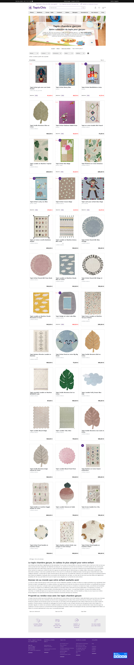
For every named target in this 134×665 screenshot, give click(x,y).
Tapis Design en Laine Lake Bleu (66, 316)
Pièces (32, 12)
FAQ (77, 652)
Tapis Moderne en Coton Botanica (92, 163)
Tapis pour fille (58, 611)
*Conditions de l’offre (64, 649)
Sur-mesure (94, 12)
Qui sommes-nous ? (64, 643)
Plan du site (62, 652)
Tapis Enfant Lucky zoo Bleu (39, 201)
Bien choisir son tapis (80, 645)
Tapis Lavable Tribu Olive (63, 430)
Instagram (94, 648)
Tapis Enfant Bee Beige (63, 163)
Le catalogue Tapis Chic (81, 648)
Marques (75, 12)
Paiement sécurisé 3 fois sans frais (57, 625)
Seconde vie (84, 12)
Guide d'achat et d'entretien (82, 643)
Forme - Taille (49, 12)
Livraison (62, 646)
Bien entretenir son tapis (81, 646)
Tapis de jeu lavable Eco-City (91, 507)
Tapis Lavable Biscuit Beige (38, 430)
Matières (39, 12)
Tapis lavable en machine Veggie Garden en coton (40, 507)
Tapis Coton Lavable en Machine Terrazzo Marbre (92, 316)
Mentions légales (63, 651)
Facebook (94, 646)
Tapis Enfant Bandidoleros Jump (92, 87)
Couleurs (59, 12)
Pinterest (94, 649)
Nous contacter (63, 645)
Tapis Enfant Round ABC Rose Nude (41, 278)
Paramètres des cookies (65, 654)
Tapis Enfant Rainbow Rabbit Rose (66, 125)
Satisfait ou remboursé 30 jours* (76, 625)
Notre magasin (115, 1)
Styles (67, 12)
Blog (93, 643)
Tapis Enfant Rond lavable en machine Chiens (91, 545)
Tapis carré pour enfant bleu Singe (92, 201)
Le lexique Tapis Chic (80, 649)
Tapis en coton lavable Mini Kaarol (92, 125)
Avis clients (78, 651)
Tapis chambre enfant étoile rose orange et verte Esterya (66, 545)
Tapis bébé (83, 611)
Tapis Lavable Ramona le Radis (65, 507)
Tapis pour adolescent (34, 611)
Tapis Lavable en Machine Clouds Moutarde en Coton (40, 316)
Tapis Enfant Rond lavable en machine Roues (39, 545)
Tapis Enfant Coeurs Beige (64, 201)
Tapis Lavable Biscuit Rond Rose (66, 469)
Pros (102, 12)
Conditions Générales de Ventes (67, 648)
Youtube (93, 651)
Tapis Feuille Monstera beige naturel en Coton (39, 469)
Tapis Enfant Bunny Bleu (63, 87)
